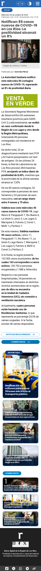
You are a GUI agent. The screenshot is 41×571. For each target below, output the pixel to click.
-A (18, 3)
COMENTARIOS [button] (18, 342)
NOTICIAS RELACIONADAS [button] (18, 334)
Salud (7, 10)
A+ (23, 3)
